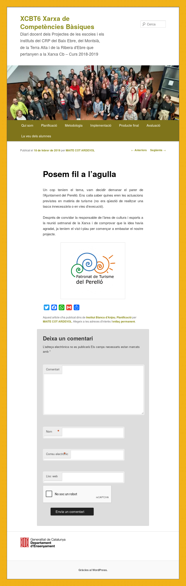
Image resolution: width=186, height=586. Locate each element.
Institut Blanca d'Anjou (100, 317)
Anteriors (139, 150)
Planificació (49, 125)
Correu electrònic (57, 454)
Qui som (27, 125)
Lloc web (52, 476)
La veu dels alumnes (36, 136)
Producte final (129, 125)
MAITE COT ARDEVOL (80, 150)
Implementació (100, 125)
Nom (52, 431)
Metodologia (74, 125)
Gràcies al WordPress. (93, 570)
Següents (158, 150)
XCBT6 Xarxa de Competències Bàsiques (57, 22)
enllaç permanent (124, 321)
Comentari (52, 369)
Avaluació (153, 125)
